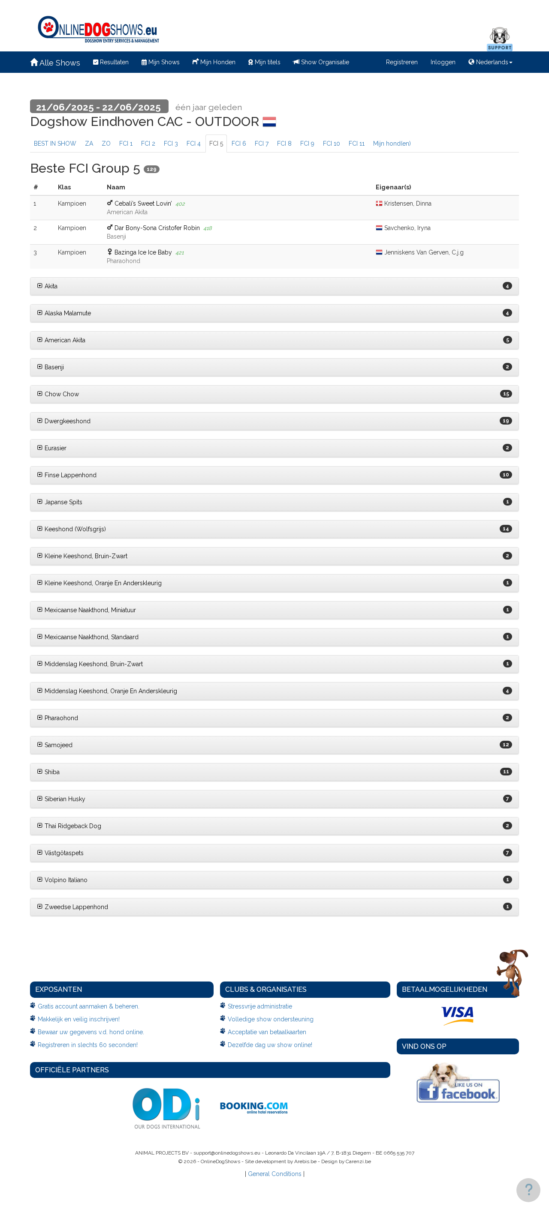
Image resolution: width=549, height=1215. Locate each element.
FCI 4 (194, 143)
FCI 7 (261, 143)
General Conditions (275, 1173)
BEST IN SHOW (55, 143)
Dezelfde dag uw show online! (270, 1044)
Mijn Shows (163, 62)
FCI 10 (331, 143)
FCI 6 (239, 143)
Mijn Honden (217, 62)
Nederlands (491, 62)
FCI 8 (284, 143)
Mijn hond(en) (392, 143)
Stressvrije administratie (260, 1006)
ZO (106, 143)
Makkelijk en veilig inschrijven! (79, 1019)
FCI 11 (357, 143)
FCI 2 (148, 143)
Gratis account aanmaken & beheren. (88, 1006)
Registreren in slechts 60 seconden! (88, 1044)
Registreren (402, 62)
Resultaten (113, 62)
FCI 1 (126, 143)
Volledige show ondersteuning (271, 1019)
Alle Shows (59, 62)
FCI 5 (216, 143)
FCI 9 (307, 143)
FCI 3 (171, 143)
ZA (89, 143)
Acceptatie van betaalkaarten (267, 1032)
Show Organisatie (324, 62)
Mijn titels (267, 62)
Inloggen (443, 62)
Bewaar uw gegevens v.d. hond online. (91, 1032)
